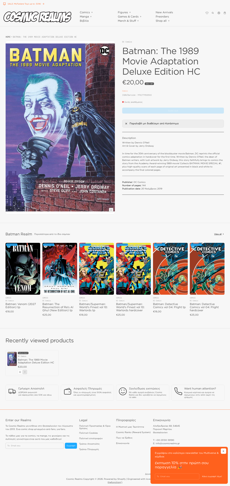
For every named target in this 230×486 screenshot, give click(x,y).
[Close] (223, 451)
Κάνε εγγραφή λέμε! (212, 476)
